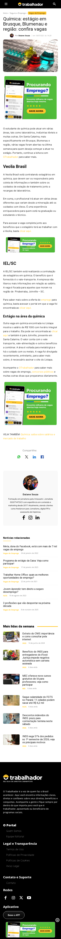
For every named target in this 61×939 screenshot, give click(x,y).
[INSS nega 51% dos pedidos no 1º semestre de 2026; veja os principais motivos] (11, 739)
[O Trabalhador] (30, 4)
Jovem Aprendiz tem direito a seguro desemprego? (23, 590)
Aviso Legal (12, 865)
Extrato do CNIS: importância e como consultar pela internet (38, 636)
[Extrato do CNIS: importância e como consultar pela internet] (11, 636)
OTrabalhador (10, 156)
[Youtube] (29, 898)
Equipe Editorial (15, 836)
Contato (11, 882)
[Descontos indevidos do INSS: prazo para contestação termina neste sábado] (11, 718)
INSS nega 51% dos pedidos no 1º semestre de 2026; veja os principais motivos (38, 739)
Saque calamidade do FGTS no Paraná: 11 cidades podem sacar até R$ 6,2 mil (38, 700)
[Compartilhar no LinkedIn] (34, 457)
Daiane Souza (24, 35)
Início (5, 13)
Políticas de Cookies (18, 860)
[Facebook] (23, 517)
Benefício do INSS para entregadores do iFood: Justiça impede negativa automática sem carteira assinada (35, 657)
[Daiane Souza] (12, 35)
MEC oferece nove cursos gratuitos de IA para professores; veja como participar (36, 680)
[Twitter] (21, 898)
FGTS (5, 595)
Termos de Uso (15, 849)
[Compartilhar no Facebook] (42, 457)
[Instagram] (30, 517)
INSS (24, 643)
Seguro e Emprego (18, 13)
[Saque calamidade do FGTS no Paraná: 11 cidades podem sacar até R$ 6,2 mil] (11, 700)
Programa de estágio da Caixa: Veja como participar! (25, 562)
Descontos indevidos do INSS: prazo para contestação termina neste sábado (37, 720)
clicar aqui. (25, 231)
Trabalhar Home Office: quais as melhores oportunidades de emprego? (25, 576)
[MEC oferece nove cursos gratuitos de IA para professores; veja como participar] (11, 679)
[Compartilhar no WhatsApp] (19, 457)
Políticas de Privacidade (20, 854)
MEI (23, 688)
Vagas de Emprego (37, 13)
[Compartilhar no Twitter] (26, 457)
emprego (46, 299)
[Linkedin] (37, 517)
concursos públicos (42, 371)
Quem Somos (13, 830)
